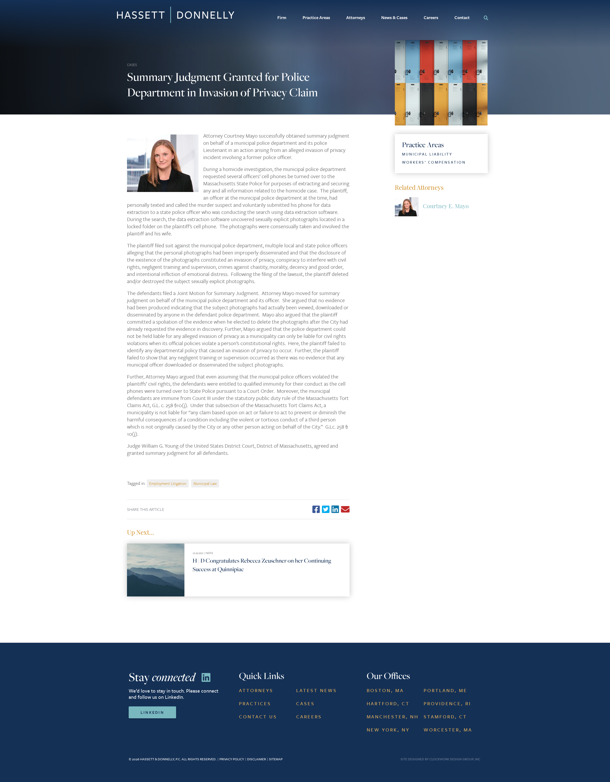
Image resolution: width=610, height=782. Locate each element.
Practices (255, 703)
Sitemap (276, 758)
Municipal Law (205, 483)
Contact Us (258, 716)
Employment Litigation (167, 483)
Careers (431, 17)
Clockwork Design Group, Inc (454, 758)
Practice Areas (316, 17)
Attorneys (355, 17)
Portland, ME (445, 690)
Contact (462, 17)
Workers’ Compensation (434, 162)
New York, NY (388, 729)
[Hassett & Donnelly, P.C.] (140, 15)
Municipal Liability (427, 154)
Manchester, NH (393, 716)
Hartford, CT (388, 703)
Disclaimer (256, 758)
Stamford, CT (445, 716)
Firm (281, 17)
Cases (132, 64)
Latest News (316, 690)
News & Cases (394, 17)
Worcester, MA (448, 729)
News (209, 553)
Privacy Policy (231, 758)
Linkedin (152, 712)
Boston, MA (385, 690)
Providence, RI (447, 703)
